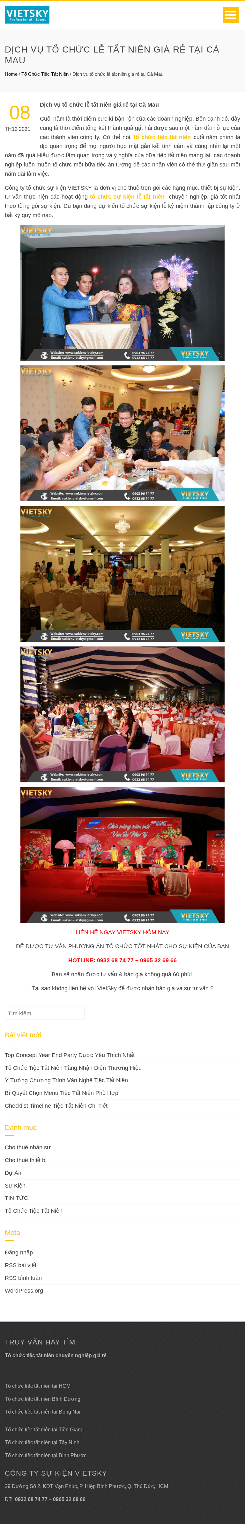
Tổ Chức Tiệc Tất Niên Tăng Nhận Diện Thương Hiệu (73, 1068)
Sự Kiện (15, 1185)
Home (11, 74)
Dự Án (13, 1173)
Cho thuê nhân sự (28, 1147)
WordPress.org (24, 1291)
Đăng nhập (19, 1252)
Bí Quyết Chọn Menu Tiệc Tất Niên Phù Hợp (61, 1093)
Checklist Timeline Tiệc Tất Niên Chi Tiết (56, 1106)
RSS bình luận (23, 1278)
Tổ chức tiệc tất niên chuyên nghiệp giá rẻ (56, 1355)
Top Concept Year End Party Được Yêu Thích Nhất (70, 1055)
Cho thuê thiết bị (26, 1160)
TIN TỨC (16, 1198)
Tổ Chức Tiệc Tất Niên (45, 74)
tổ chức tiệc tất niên (162, 137)
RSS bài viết (20, 1265)
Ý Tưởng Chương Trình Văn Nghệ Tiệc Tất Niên (66, 1080)
